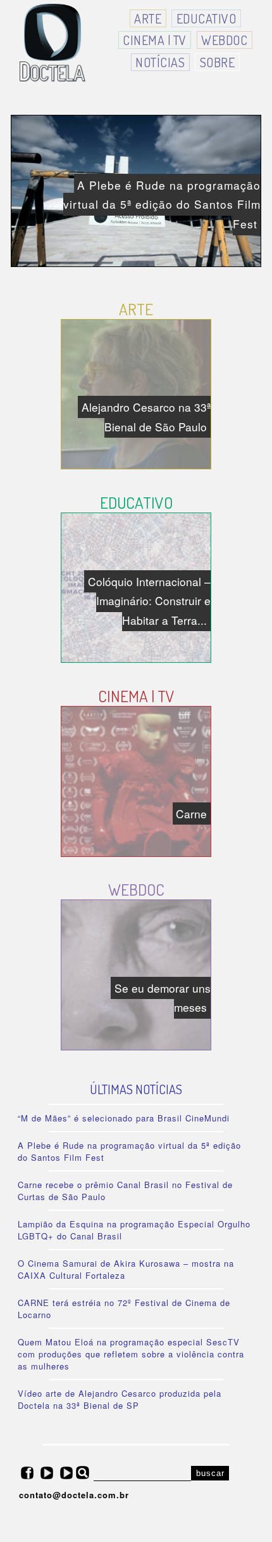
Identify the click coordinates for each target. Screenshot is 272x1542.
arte (147, 18)
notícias (160, 62)
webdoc (224, 40)
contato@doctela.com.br (74, 1495)
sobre (217, 62)
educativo (206, 18)
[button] (210, 1473)
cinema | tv (155, 40)
